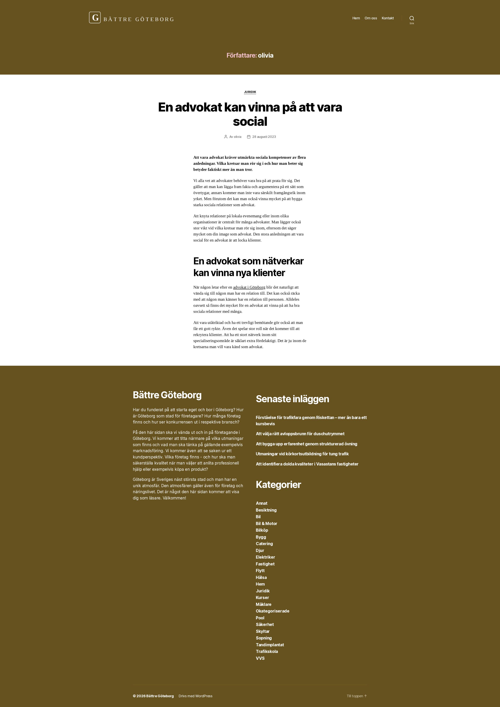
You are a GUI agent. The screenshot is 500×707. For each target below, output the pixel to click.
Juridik (250, 92)
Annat (261, 503)
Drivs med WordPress (195, 696)
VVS (260, 658)
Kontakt (388, 18)
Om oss (371, 18)
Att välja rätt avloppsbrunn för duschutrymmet (300, 433)
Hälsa (261, 577)
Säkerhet (265, 624)
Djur (260, 550)
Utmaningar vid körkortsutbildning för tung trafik (302, 453)
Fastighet (265, 564)
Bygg (261, 537)
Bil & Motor (266, 523)
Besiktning (266, 510)
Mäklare (263, 604)
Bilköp (262, 530)
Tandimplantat (270, 644)
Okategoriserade (272, 611)
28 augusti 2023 (264, 137)
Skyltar (263, 631)
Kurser (262, 597)
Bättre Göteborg (160, 696)
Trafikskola (267, 651)
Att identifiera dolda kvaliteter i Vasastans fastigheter (307, 464)
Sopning (264, 638)
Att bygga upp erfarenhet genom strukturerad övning (306, 443)
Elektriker (265, 557)
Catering (264, 543)
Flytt (260, 570)
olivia (237, 137)
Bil (258, 516)
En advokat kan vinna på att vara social (250, 114)
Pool (260, 617)
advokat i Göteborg (249, 287)
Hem (356, 18)
